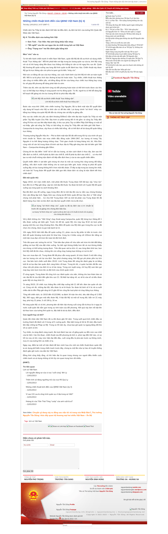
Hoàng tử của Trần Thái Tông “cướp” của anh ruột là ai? (49, 401)
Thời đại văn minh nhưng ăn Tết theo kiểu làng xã (123, 34)
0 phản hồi (95, 25)
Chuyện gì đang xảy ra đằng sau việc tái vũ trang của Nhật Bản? (62, 412)
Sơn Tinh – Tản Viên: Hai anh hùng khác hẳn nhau (50, 42)
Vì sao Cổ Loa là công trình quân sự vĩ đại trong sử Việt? (49, 394)
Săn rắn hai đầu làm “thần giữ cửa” (118, 70)
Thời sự (35, 8)
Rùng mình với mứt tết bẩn (115, 36)
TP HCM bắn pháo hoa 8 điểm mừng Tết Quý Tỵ (123, 54)
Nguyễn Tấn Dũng (117, 514)
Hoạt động (28, 8)
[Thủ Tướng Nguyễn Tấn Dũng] (22, 8)
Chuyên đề (111, 8)
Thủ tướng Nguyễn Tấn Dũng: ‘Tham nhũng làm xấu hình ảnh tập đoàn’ (112, 2)
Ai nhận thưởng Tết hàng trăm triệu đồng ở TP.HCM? (124, 45)
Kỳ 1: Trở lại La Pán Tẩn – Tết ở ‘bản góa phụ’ (122, 29)
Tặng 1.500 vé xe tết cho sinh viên (118, 43)
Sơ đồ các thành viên (101, 489)
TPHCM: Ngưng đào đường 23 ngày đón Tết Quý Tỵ (124, 58)
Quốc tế (103, 8)
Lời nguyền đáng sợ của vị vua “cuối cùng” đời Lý (46, 373)
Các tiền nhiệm (103, 486)
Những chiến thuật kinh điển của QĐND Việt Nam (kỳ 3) (49, 387)
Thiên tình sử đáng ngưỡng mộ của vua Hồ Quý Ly (47, 380)
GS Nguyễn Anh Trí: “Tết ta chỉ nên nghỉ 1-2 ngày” (123, 32)
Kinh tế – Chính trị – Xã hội (64, 8)
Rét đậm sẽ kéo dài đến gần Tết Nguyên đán (122, 56)
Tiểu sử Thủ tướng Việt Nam (96, 491)
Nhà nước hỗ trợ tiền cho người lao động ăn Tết (123, 61)
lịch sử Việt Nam (35, 421)
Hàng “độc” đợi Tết (112, 63)
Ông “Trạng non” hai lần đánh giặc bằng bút (48, 48)
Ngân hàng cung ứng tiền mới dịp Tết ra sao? (122, 52)
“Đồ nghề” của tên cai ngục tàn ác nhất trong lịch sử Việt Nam (56, 45)
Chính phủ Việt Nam (46, 8)
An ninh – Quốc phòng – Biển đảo (87, 8)
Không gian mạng (122, 8)
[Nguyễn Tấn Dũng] (35, 5)
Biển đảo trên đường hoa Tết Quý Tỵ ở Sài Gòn (122, 18)
